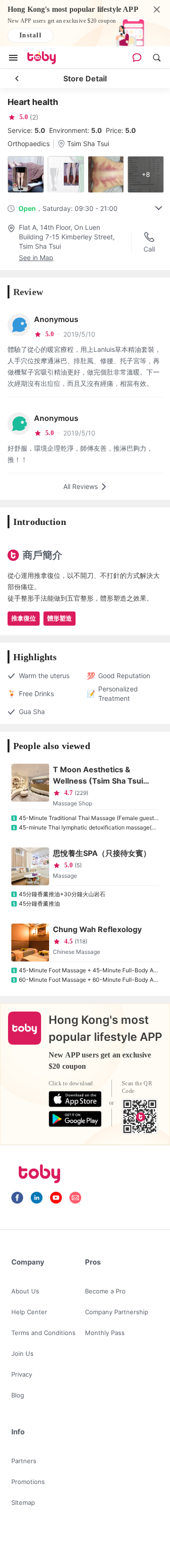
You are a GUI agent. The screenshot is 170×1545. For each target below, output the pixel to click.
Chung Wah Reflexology (97, 929)
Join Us (22, 1353)
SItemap (23, 1502)
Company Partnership (116, 1312)
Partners (23, 1461)
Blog (17, 1395)
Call (149, 249)
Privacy (21, 1374)
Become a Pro (105, 1291)
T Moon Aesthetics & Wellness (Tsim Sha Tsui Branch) (98, 775)
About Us (25, 1291)
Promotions (28, 1481)
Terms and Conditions (43, 1332)
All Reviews (80, 486)
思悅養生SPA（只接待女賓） (102, 853)
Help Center (29, 1312)
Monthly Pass (105, 1332)
